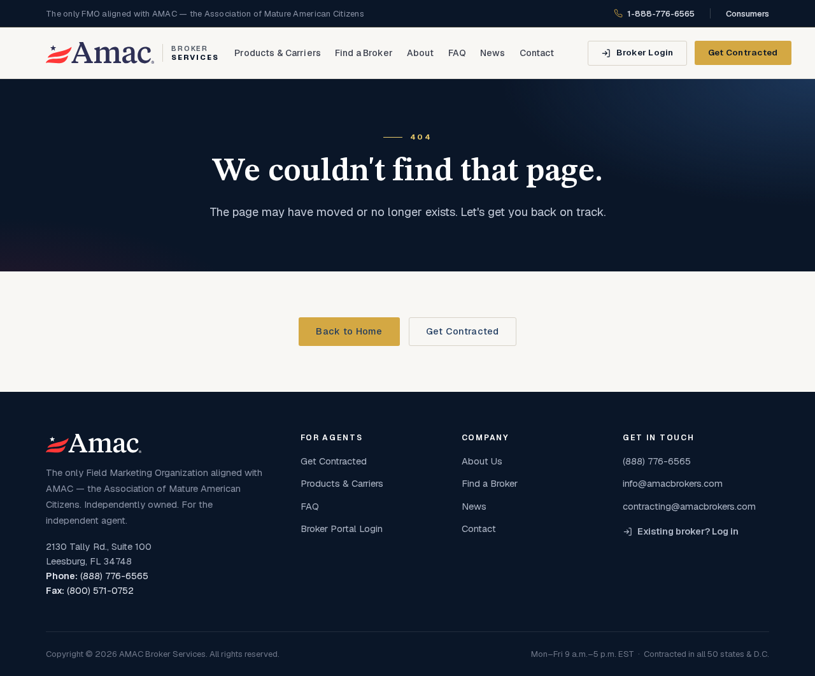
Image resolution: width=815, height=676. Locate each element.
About (420, 53)
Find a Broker (364, 53)
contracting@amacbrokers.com (689, 506)
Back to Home (349, 331)
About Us (482, 461)
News (493, 53)
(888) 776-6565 (114, 576)
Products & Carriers (277, 53)
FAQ (457, 53)
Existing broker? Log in (688, 531)
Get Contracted (743, 52)
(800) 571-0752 (100, 590)
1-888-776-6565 (661, 13)
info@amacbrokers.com (673, 483)
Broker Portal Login (342, 528)
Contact (537, 53)
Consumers (747, 13)
